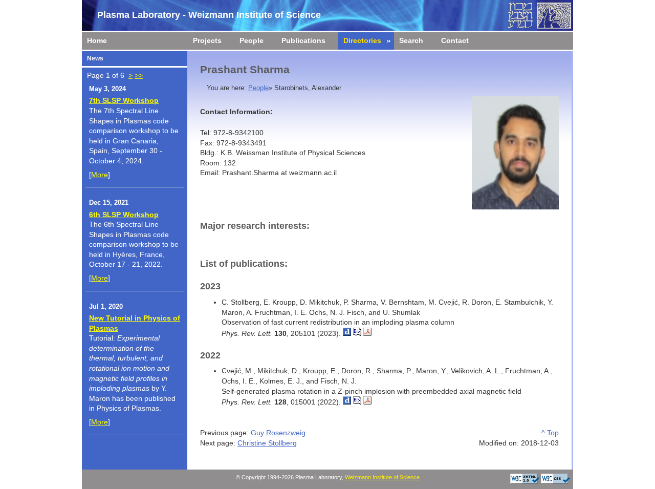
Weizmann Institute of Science (382, 477)
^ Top (550, 433)
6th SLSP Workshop (124, 214)
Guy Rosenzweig (278, 433)
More (99, 175)
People (258, 88)
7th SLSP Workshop (124, 100)
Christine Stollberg (267, 443)
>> (139, 75)
